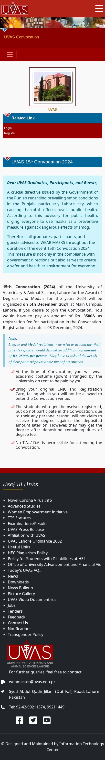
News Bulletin (20, 587)
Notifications (20, 628)
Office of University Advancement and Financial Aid (55, 564)
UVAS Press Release (26, 529)
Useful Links (19, 547)
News (13, 576)
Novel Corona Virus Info (30, 500)
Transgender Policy (25, 634)
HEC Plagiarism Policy (28, 552)
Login (8, 128)
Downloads (18, 582)
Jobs (12, 605)
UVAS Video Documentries (32, 599)
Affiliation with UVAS (26, 535)
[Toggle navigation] (10, 54)
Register (9, 133)
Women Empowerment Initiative (38, 512)
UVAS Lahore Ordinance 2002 (35, 541)
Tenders (15, 611)
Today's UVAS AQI (24, 570)
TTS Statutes (19, 517)
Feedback (16, 617)
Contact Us (18, 623)
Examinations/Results (28, 523)
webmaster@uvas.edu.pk (32, 681)
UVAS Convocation (21, 37)
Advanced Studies (24, 506)
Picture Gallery (21, 593)
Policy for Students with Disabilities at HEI (46, 558)
